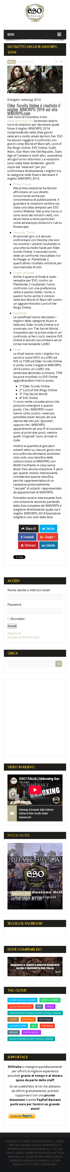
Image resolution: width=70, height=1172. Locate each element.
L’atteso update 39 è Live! (26, 899)
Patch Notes (18, 835)
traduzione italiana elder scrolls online (35, 1013)
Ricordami (17, 619)
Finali (17, 350)
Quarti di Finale (23, 273)
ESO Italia (45, 1019)
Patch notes (31, 1032)
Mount (13, 1032)
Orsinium (47, 1025)
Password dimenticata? (23, 637)
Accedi (12, 626)
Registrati (14, 633)
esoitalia (28, 1019)
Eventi (13, 1019)
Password (14, 605)
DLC (34, 1025)
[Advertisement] (35, 718)
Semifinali (20, 313)
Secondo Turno (24, 232)
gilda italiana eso (20, 1006)
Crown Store (17, 1025)
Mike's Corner (50, 1000)
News (11, 61)
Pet (39, 1006)
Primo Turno (22, 184)
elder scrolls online (22, 1000)
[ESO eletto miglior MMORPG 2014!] (35, 79)
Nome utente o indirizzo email (28, 590)
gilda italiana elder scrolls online (31, 1038)
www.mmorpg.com (20, 121)
